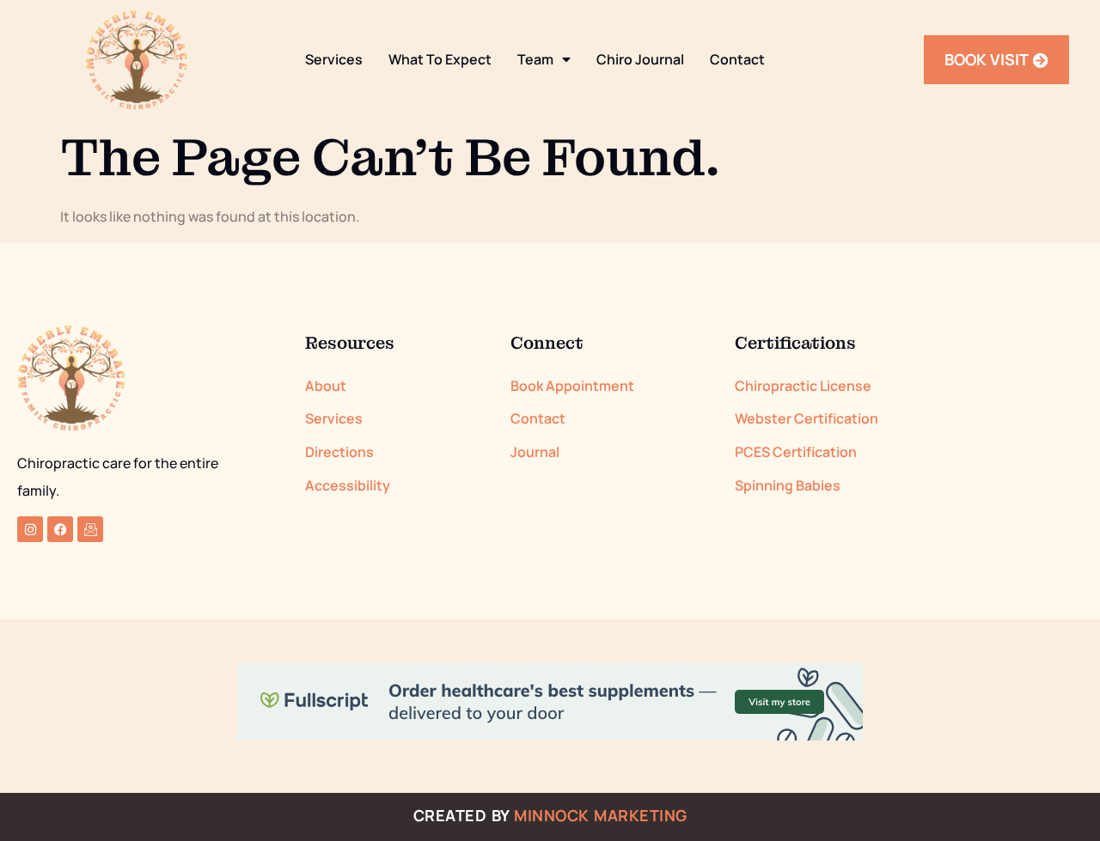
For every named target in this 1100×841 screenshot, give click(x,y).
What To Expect (440, 59)
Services (334, 59)
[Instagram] (30, 529)
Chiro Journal (640, 59)
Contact (737, 59)
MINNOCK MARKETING (601, 815)
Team (535, 59)
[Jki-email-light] (90, 529)
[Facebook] (60, 529)
